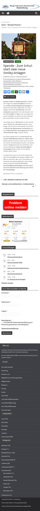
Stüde (27, 86)
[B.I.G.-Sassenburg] (20, 5)
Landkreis (4, 463)
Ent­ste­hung (4, 370)
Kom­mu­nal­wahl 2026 (14, 262)
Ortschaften (4, 470)
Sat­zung (3, 388)
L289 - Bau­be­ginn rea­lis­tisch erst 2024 (16, 179)
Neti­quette (4, 385)
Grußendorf (24, 82)
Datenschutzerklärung (9, 328)
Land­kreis (4, 433)
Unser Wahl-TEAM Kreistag (8, 403)
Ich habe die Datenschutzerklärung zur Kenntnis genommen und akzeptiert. (17, 323)
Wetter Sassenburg (15, 221)
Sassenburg (18, 84)
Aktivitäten (4, 445)
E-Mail (4, 311)
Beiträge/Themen (8, 61)
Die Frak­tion (4, 422)
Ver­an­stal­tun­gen (6, 410)
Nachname (6, 302)
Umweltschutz (5, 495)
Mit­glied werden (5, 381)
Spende (3, 392)
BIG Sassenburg (26, 79)
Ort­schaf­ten (4, 426)
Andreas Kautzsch (22, 76)
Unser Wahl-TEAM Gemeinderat (10, 399)
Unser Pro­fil (4, 395)
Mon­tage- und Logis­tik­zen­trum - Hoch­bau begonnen (18, 185)
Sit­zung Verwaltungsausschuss (18, 268)
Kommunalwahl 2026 (7, 460)
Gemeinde (17, 61)
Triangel (31, 86)
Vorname (5, 293)
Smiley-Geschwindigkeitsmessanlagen (14, 86)
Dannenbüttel (7, 81)
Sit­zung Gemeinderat (14, 257)
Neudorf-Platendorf (8, 84)
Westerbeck (7, 88)
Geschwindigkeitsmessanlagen (12, 82)
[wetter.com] (6, 241)
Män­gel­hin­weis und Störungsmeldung (11, 378)
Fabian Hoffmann (16, 81)
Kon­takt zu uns (5, 374)
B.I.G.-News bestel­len (7, 367)
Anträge (3, 449)
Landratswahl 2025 (6, 467)
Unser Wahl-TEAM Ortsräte (8, 406)
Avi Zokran (18, 79)
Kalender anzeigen (7, 283)
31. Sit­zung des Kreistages (16, 279)
